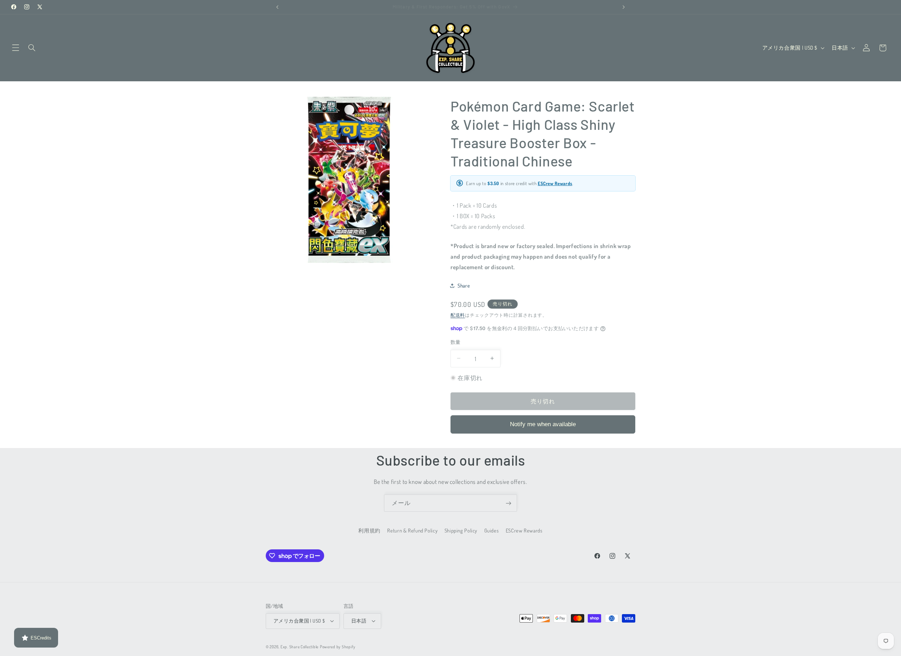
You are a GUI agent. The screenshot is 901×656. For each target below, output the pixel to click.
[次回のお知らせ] (623, 7)
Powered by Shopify (337, 646)
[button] (15, 48)
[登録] (508, 503)
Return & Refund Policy (412, 531)
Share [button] (464, 285)
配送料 (457, 314)
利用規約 (369, 531)
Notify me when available (543, 424)
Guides (491, 531)
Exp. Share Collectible (300, 646)
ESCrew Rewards (555, 183)
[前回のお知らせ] (277, 7)
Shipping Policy (461, 531)
